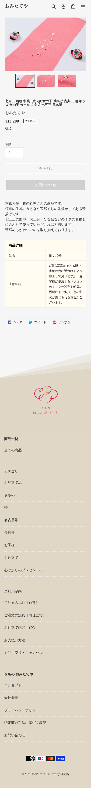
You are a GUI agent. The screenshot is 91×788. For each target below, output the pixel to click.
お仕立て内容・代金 (20, 627)
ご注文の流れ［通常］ (21, 602)
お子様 (9, 545)
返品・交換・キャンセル (23, 652)
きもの (9, 495)
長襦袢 (9, 533)
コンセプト (13, 685)
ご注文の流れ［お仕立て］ (25, 615)
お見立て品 (13, 482)
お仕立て (11, 558)
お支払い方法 (14, 640)
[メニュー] (83, 6)
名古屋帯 (11, 520)
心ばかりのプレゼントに (23, 570)
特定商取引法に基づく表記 (25, 723)
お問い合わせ (45, 185)
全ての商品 (13, 450)
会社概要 (11, 698)
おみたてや (16, 6)
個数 (8, 144)
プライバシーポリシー (21, 710)
